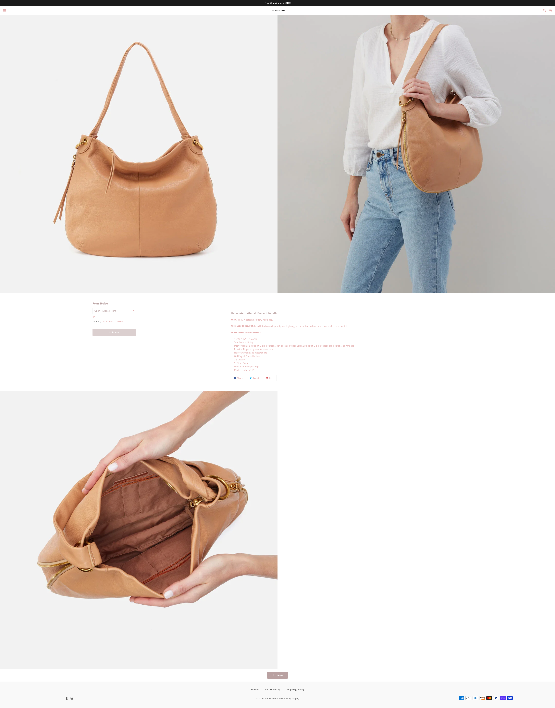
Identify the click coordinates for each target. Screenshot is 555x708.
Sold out (114, 332)
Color (97, 310)
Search (255, 689)
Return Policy (272, 689)
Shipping (96, 321)
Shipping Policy (295, 689)
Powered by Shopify (289, 698)
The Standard (271, 698)
